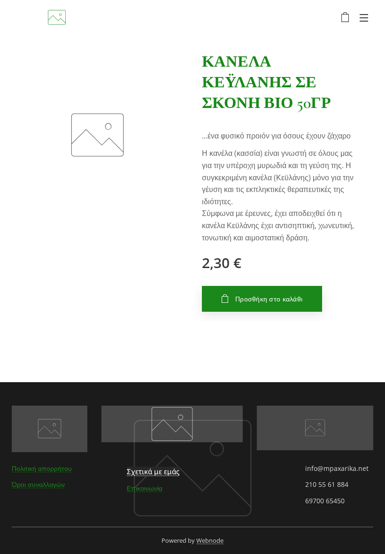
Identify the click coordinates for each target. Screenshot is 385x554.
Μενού (363, 17)
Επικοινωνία (144, 488)
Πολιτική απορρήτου (42, 468)
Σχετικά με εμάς (153, 471)
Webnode (209, 540)
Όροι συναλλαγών (38, 484)
